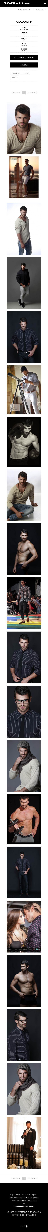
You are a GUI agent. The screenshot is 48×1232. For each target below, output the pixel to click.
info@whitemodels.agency (24, 1206)
